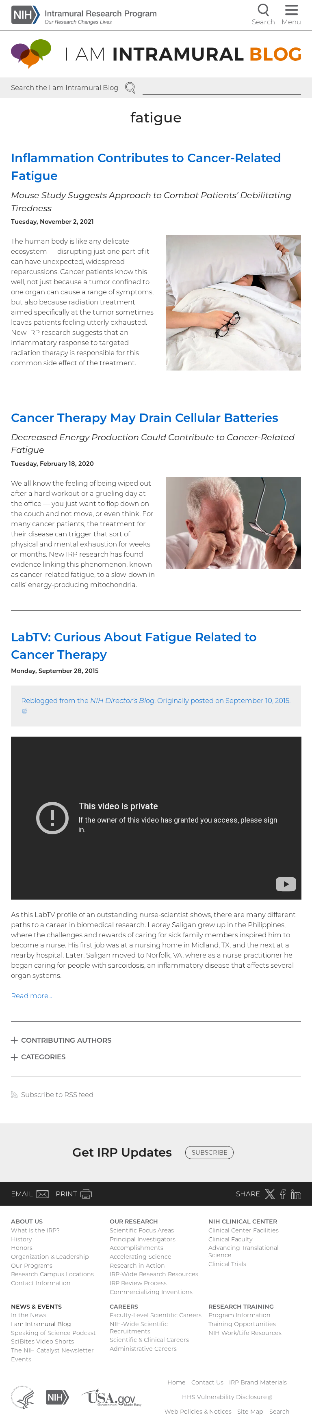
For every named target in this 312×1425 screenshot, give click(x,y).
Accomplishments (136, 1247)
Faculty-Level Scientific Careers (156, 1315)
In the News (28, 1315)
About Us (27, 1221)
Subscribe (210, 1152)
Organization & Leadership (50, 1256)
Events (21, 1359)
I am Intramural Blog (41, 1324)
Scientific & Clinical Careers (149, 1340)
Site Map (250, 1411)
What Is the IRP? (35, 1230)
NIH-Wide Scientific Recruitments (139, 1327)
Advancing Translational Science (243, 1251)
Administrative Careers (143, 1348)
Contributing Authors (66, 1040)
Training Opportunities (242, 1324)
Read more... (31, 996)
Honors (21, 1247)
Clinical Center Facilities (243, 1230)
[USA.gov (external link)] (111, 1397)
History (21, 1239)
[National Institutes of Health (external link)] (57, 1397)
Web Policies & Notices (198, 1411)
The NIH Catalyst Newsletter (52, 1350)
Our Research (134, 1221)
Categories (43, 1057)
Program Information (239, 1315)
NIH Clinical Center (242, 1221)
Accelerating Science (140, 1256)
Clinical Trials (227, 1264)
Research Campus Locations (52, 1274)
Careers (124, 1306)
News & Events (36, 1306)
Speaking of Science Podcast (53, 1333)
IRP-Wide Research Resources (154, 1274)
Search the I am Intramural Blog (64, 88)
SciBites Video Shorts (42, 1341)
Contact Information (41, 1283)
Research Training (241, 1306)
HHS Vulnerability (227, 1397)
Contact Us (207, 1382)
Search (279, 1411)
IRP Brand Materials (258, 1382)
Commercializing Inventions (151, 1292)
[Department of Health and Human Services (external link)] (22, 1397)
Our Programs (31, 1265)
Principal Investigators (143, 1239)
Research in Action (137, 1265)
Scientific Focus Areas (142, 1230)
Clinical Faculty (230, 1239)
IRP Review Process (138, 1283)
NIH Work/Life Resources (245, 1333)
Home (176, 1382)
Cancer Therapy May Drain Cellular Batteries (144, 418)
